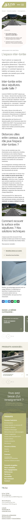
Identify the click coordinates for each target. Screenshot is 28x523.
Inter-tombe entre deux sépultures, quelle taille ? (12, 34)
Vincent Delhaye (16, 518)
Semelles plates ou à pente (14, 251)
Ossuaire (6, 449)
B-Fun (3, 493)
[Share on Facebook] (3, 301)
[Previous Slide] (4, 336)
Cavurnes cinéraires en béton (12, 460)
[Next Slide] (8, 336)
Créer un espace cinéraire (9, 321)
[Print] (18, 301)
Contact (7, 481)
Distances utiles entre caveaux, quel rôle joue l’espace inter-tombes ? (14, 38)
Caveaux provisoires (9, 441)
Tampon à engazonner (10, 434)
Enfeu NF (6, 451)
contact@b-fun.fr (6, 511)
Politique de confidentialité (9, 515)
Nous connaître (9, 467)
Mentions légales (6, 516)
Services (7, 474)
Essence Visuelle (6, 518)
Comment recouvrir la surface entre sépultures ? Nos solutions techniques (14, 42)
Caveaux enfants (8, 438)
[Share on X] (6, 301)
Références (8, 472)
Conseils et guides (10, 465)
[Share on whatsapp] (15, 301)
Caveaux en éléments (9, 427)
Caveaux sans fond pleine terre (12, 436)
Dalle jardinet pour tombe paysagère (14, 432)
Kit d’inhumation (8, 423)
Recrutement (9, 479)
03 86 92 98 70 (6, 509)
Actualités (8, 476)
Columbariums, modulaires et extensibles (11, 457)
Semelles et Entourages (10, 429)
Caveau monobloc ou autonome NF (8, 375)
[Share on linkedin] (9, 301)
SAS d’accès (7, 443)
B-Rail (7, 493)
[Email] (12, 301)
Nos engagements (10, 470)
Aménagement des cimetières (10, 50)
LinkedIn (4, 508)
